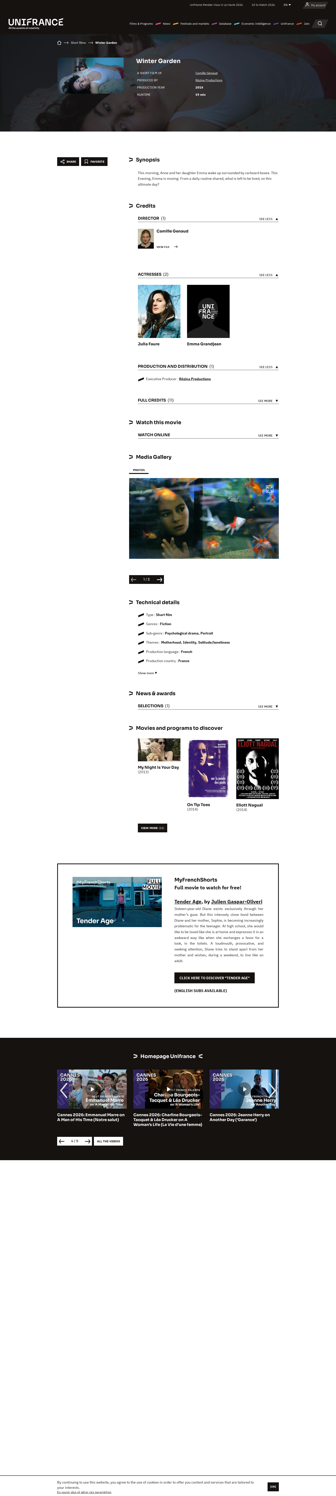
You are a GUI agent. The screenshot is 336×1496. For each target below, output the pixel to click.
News (166, 23)
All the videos (108, 1141)
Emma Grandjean (204, 344)
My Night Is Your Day (158, 767)
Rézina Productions (208, 80)
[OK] (273, 1486)
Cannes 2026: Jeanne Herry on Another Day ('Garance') (163, 1117)
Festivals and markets (194, 23)
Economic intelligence (256, 23)
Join (307, 23)
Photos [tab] (139, 470)
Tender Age (187, 901)
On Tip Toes (198, 804)
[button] (269, 489)
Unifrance (287, 23)
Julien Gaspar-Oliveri (236, 901)
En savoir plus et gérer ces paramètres (84, 1492)
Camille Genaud (206, 73)
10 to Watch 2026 (263, 5)
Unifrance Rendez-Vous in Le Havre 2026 (216, 5)
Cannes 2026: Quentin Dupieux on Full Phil (244, 1117)
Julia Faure (148, 344)
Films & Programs (141, 23)
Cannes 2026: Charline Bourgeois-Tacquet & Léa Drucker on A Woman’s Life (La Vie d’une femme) (91, 1120)
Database (225, 23)
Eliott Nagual (249, 805)
